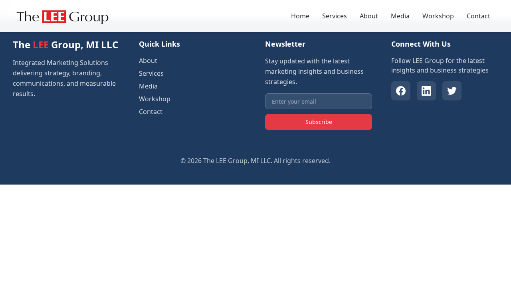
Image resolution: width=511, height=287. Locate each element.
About (369, 16)
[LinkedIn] (426, 90)
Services (334, 16)
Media (400, 16)
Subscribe (318, 122)
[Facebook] (400, 90)
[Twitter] (451, 90)
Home (300, 16)
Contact (478, 16)
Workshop (438, 16)
